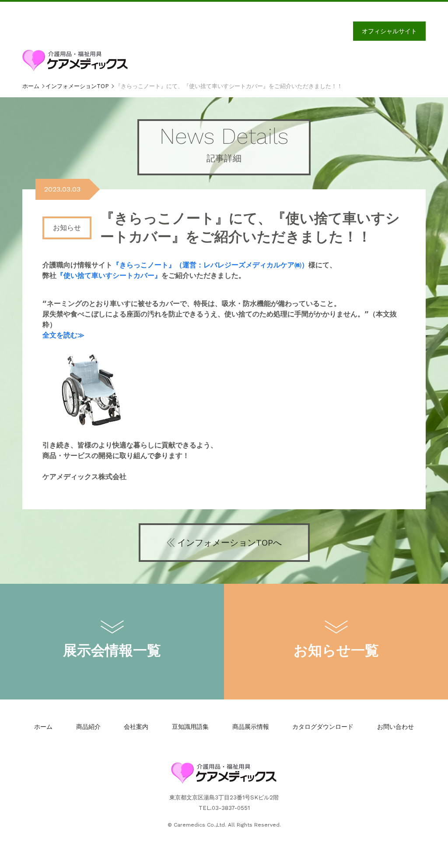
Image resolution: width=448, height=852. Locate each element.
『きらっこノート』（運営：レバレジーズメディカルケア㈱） (210, 265)
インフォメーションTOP (77, 86)
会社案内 (136, 726)
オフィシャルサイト (389, 31)
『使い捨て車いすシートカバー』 (108, 275)
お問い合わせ (395, 726)
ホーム (30, 86)
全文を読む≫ (63, 335)
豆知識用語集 (190, 726)
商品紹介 (88, 726)
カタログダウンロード (323, 726)
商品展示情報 (250, 726)
